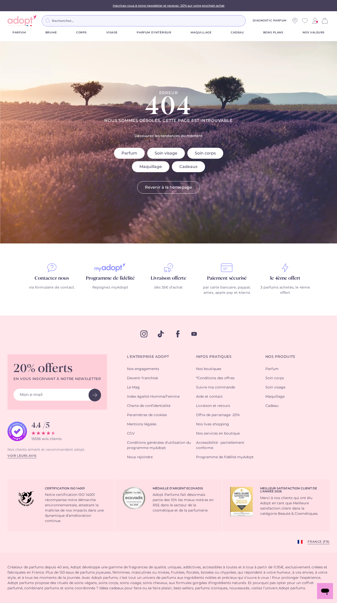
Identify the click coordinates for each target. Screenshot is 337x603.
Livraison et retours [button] (213, 406)
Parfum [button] (272, 369)
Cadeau (237, 32)
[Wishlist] (305, 20)
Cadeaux (188, 167)
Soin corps (205, 153)
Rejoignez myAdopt (110, 287)
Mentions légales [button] (141, 424)
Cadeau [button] (271, 406)
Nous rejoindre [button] (140, 457)
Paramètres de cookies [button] (147, 415)
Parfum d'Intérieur (154, 32)
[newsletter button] (95, 395)
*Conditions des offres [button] (215, 378)
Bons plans (273, 32)
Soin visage (166, 153)
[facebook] (177, 333)
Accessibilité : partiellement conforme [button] (220, 445)
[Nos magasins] (295, 20)
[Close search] (252, 21)
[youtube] (194, 334)
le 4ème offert (285, 278)
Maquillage (201, 32)
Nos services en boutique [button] (218, 433)
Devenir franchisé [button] (142, 378)
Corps (81, 32)
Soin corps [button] (274, 378)
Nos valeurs (314, 32)
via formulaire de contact (51, 287)
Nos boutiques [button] (208, 369)
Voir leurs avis (21, 455)
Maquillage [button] (275, 396)
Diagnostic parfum (270, 20)
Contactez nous (52, 278)
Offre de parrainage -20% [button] (218, 415)
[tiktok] (160, 333)
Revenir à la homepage (168, 187)
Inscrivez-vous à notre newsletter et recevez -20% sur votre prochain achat (169, 5)
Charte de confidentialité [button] (148, 406)
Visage (111, 32)
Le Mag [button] (133, 387)
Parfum (19, 32)
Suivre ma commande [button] (215, 387)
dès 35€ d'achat (168, 287)
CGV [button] (131, 433)
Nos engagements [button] (143, 369)
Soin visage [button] (275, 387)
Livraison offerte (168, 278)
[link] (315, 20)
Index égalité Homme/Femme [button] (153, 396)
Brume (51, 32)
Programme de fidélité (110, 278)
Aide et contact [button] (209, 396)
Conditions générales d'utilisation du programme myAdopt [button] (159, 445)
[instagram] (143, 333)
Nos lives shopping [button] (212, 424)
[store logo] (22, 20)
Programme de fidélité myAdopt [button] (225, 457)
